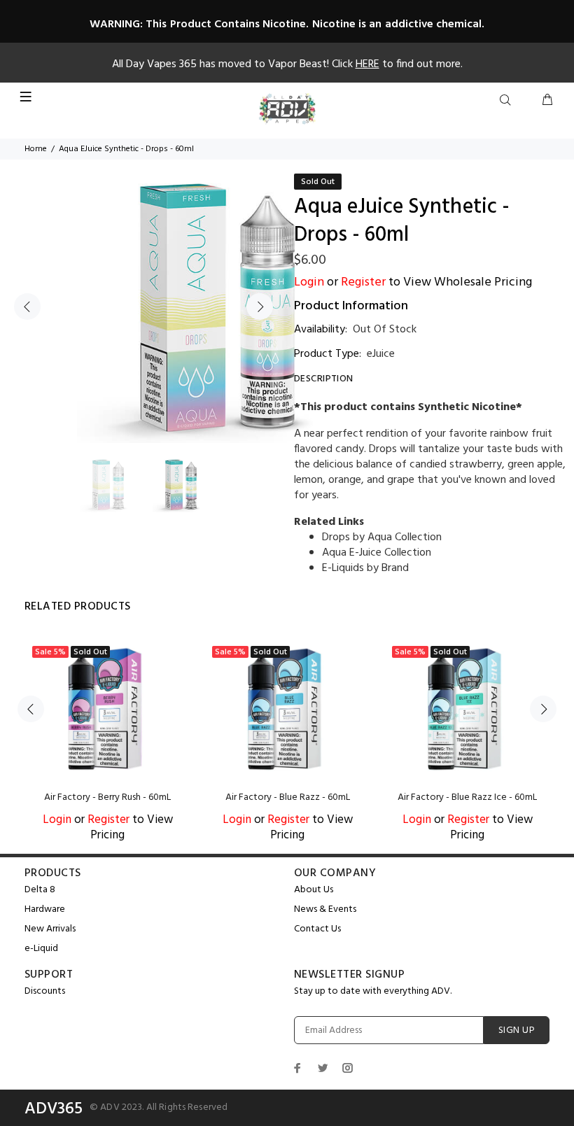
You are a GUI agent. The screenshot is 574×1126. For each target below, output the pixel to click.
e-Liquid (41, 949)
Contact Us (317, 929)
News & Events (325, 909)
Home (35, 149)
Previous (27, 306)
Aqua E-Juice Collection (376, 553)
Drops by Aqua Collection (382, 537)
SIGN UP (516, 1030)
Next (259, 306)
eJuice (381, 354)
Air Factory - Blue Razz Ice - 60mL (467, 797)
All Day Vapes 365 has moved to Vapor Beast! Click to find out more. (287, 64)
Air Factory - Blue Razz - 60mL (287, 797)
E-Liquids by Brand (365, 568)
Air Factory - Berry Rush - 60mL (107, 797)
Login (309, 282)
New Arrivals (50, 929)
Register (363, 282)
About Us (313, 890)
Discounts (44, 991)
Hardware (44, 909)
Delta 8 (39, 890)
